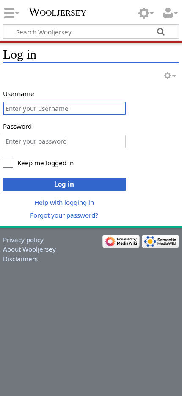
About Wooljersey (29, 249)
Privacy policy (23, 239)
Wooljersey (57, 11)
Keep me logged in (45, 162)
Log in (64, 184)
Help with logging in (64, 202)
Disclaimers (20, 259)
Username (18, 93)
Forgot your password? (64, 215)
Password (17, 126)
